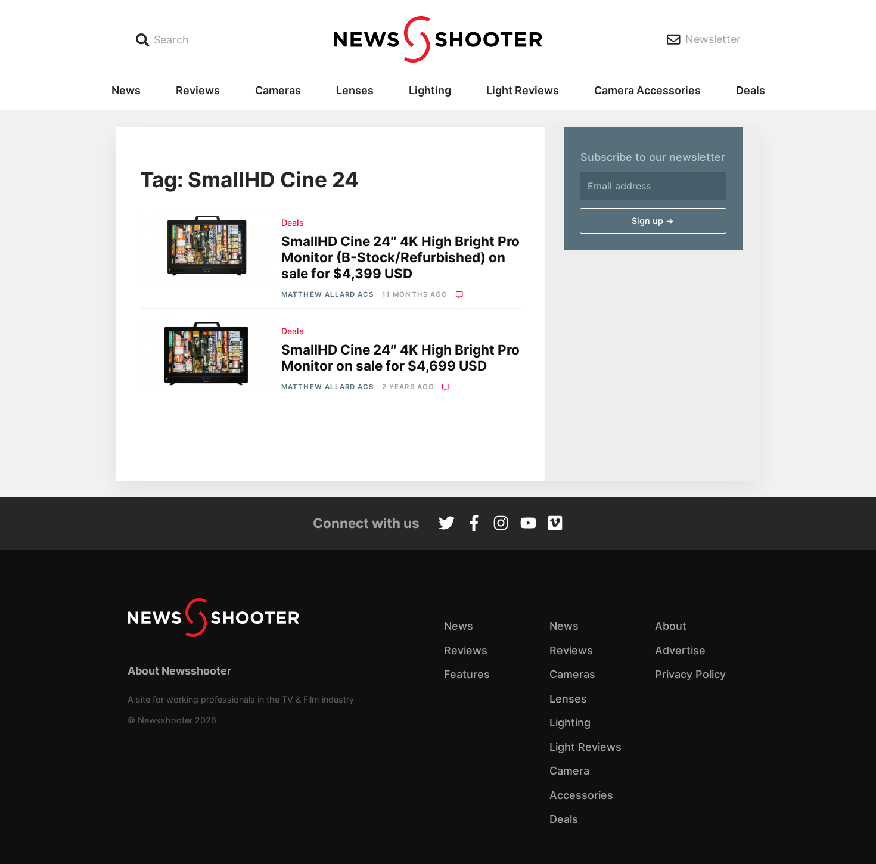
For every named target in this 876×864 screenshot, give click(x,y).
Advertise (680, 650)
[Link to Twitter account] (447, 524)
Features (467, 674)
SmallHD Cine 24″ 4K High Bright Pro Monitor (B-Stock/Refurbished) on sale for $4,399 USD (400, 257)
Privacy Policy (690, 674)
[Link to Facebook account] (474, 524)
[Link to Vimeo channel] (555, 524)
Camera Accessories (647, 90)
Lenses (355, 90)
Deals (750, 90)
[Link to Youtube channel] (528, 524)
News (126, 90)
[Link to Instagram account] (501, 524)
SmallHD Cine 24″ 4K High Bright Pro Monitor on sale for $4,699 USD (400, 357)
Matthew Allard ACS (327, 294)
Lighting (430, 90)
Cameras (278, 90)
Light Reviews (522, 90)
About (670, 626)
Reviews (198, 90)
